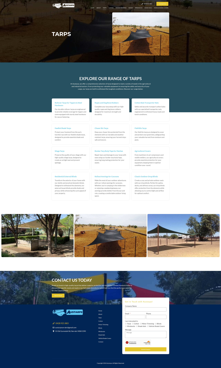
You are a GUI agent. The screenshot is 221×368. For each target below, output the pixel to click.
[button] (3, 235)
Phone (148, 314)
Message (128, 330)
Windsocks (138, 8)
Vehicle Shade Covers (161, 8)
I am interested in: (131, 321)
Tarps (104, 8)
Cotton (111, 8)
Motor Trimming (121, 8)
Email (127, 314)
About (99, 8)
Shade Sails (148, 8)
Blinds (131, 8)
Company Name (131, 306)
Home (92, 8)
